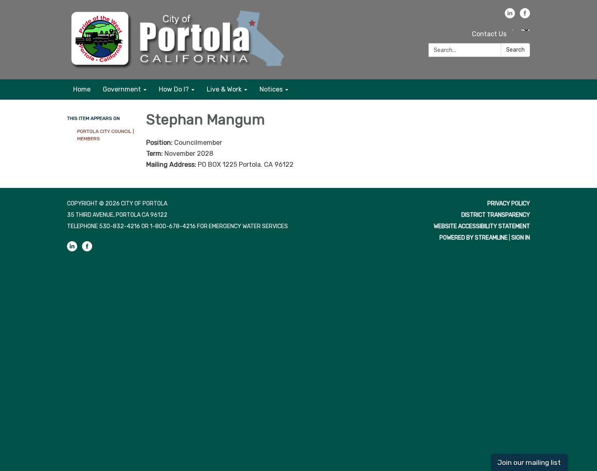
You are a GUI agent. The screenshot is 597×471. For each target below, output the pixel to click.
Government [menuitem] (122, 89)
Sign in (520, 237)
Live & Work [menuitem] (224, 89)
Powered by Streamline (473, 237)
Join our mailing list (529, 462)
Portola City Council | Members (105, 135)
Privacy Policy (508, 203)
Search (515, 49)
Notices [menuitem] (271, 89)
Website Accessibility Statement (482, 226)
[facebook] (525, 16)
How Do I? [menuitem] (174, 89)
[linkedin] (510, 16)
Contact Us (489, 34)
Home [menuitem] (82, 89)
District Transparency (495, 215)
